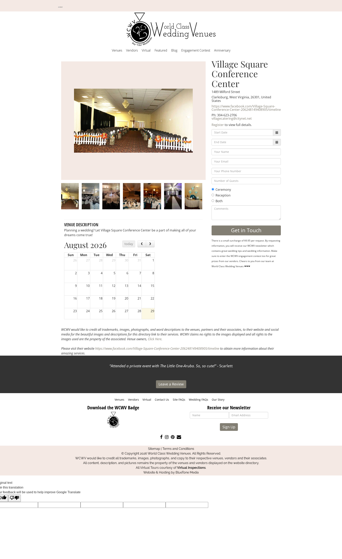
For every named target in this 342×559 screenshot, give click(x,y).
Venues (117, 50)
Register (218, 125)
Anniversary (222, 50)
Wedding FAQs (198, 399)
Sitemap (154, 449)
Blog (174, 50)
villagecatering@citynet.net (232, 118)
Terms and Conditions (178, 449)
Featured (161, 50)
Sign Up (228, 427)
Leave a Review (171, 384)
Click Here (155, 339)
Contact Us (162, 399)
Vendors (132, 50)
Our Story (218, 399)
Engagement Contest (195, 50)
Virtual (146, 50)
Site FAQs (179, 399)
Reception (223, 195)
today (128, 244)
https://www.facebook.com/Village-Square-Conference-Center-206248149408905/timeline (246, 108)
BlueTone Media (187, 472)
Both (219, 201)
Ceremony (223, 189)
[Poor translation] (14, 498)
